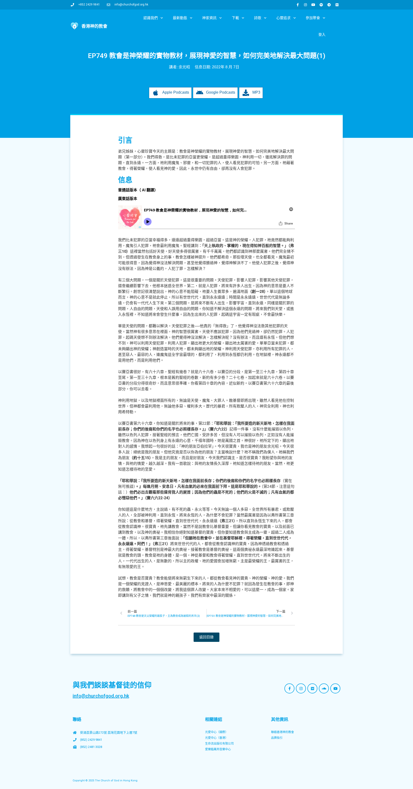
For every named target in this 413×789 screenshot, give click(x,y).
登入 (322, 34)
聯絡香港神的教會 (282, 732)
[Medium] (337, 4)
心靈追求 (283, 18)
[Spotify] (321, 4)
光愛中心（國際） (216, 732)
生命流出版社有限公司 (219, 743)
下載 (235, 18)
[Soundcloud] (324, 688)
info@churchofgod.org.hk (101, 696)
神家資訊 (209, 18)
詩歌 (257, 18)
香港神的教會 (94, 26)
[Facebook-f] (297, 4)
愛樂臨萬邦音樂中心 (218, 749)
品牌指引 (277, 738)
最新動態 (180, 18)
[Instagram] (305, 4)
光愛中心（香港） (216, 738)
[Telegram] (329, 4)
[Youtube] (313, 4)
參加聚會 (313, 18)
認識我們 (150, 18)
